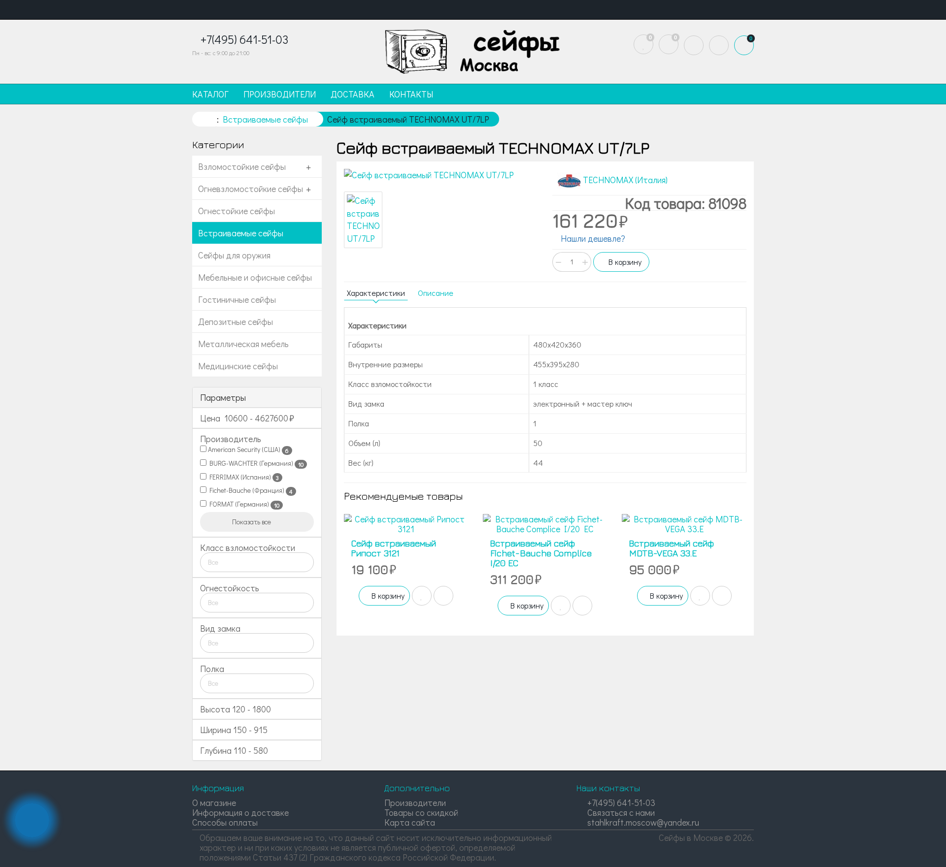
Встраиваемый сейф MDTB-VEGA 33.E (671, 548)
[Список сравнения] (668, 44)
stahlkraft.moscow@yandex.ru (642, 822)
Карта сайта (409, 822)
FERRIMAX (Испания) (242, 477)
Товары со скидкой (421, 812)
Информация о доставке (240, 812)
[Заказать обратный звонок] (32, 820)
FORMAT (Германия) (242, 504)
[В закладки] (422, 596)
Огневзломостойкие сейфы (250, 188)
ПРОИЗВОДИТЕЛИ (279, 94)
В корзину (624, 262)
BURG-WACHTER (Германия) (255, 463)
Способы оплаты (225, 822)
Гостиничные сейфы (237, 299)
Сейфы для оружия (234, 255)
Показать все (252, 521)
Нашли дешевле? (592, 238)
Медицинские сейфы (238, 366)
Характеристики (376, 293)
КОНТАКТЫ (411, 94)
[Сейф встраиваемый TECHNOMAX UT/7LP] (441, 175)
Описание (435, 293)
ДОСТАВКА (352, 94)
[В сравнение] (443, 596)
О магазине (214, 802)
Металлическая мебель (243, 344)
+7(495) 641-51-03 (620, 802)
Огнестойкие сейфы (236, 211)
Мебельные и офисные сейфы (255, 277)
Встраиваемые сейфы (240, 233)
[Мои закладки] (643, 44)
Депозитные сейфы (235, 321)
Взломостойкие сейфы (242, 166)
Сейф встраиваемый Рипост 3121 (393, 548)
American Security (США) (247, 449)
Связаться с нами (620, 812)
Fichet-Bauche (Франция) (249, 490)
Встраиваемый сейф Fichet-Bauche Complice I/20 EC (541, 553)
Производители (415, 802)
